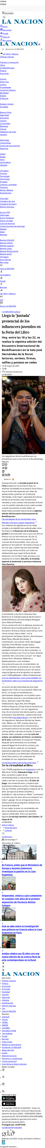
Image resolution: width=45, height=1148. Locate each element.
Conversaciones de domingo (12, 226)
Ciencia (3, 129)
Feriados (4, 182)
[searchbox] (22, 49)
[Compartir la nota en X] (6, 475)
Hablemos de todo (8, 132)
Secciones (7, 30)
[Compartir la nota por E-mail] (8, 475)
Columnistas (5, 143)
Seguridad (4, 115)
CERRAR (3, 1)
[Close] (3, 963)
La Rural (8, 830)
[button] (22, 175)
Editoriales (4, 140)
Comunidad (5, 123)
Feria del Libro (11, 827)
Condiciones (7, 1127)
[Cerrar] (39, 44)
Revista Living (6, 248)
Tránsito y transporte (9, 62)
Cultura (3, 120)
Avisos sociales (6, 220)
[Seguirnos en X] (3, 1077)
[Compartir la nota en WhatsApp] (6, 468)
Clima (2, 65)
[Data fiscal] (3, 1144)
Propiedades (5, 87)
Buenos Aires (5, 112)
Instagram (30, 769)
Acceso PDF (5, 212)
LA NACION (7, 311)
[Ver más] (3, 833)
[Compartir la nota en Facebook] (3, 475)
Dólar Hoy (4, 82)
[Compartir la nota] (3, 468)
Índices (3, 95)
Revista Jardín (6, 254)
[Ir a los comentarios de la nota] (6, 464)
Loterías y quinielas (8, 184)
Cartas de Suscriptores (10, 145)
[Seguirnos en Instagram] (3, 1084)
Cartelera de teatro (8, 204)
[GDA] (8, 1136)
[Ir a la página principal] (22, 23)
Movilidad (4, 93)
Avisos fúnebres (7, 218)
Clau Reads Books (20, 717)
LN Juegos (4, 170)
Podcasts (4, 187)
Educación (4, 118)
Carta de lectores (7, 223)
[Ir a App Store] (9, 1105)
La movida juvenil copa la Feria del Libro (19, 762)
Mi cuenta (7, 40)
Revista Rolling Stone (9, 251)
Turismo (3, 173)
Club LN (6, 37)
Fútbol (3, 154)
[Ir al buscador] (4, 17)
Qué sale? (4, 198)
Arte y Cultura (8, 825)
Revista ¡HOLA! (6, 243)
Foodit (5, 33)
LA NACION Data (7, 68)
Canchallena (5, 162)
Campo (3, 84)
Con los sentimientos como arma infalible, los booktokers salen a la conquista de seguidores (22, 679)
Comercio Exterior (8, 90)
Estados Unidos (7, 104)
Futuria (3, 79)
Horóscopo (5, 179)
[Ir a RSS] (3, 1092)
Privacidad (17, 1127)
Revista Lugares (7, 245)
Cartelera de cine (7, 201)
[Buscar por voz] (41, 49)
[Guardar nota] (3, 464)
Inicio (5, 26)
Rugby (3, 157)
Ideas (2, 232)
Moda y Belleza (6, 190)
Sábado (3, 229)
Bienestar (4, 126)
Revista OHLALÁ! (7, 240)
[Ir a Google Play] (9, 1100)
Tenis (2, 159)
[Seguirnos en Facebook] (3, 1070)
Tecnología (4, 176)
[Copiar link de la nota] (3, 471)
